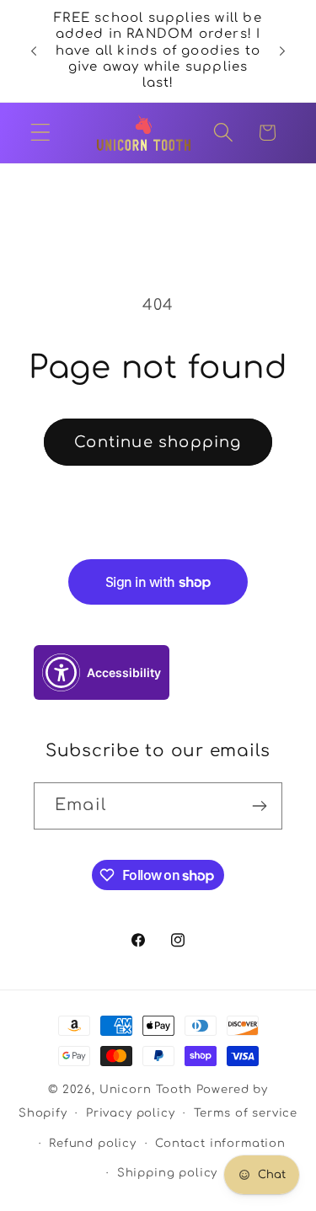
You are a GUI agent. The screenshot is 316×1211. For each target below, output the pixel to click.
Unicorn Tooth (145, 1089)
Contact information (220, 1143)
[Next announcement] (282, 50)
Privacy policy (130, 1113)
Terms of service (245, 1113)
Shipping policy (167, 1172)
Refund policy (93, 1143)
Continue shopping (157, 442)
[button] (41, 132)
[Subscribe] (259, 806)
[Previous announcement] (33, 50)
